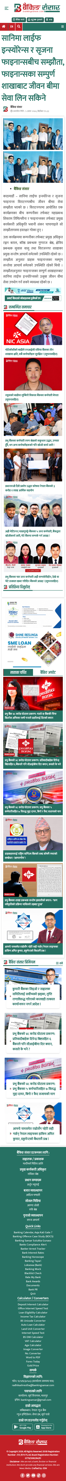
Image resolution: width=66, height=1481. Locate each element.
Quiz (33, 1293)
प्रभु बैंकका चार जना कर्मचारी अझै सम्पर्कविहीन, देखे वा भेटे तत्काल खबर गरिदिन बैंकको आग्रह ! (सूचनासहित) (32, 579)
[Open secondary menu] (6, 8)
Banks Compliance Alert (33, 1244)
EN (11, 26)
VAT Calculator (33, 1341)
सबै (61, 963)
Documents (33, 1285)
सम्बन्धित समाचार (20, 307)
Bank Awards (33, 1281)
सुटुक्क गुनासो (36, 19)
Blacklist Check (33, 1273)
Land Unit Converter (33, 1329)
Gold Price (33, 1365)
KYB (50, 19)
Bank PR (33, 1289)
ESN (45, 1468)
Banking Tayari (33, 1261)
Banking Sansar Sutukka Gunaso (33, 1240)
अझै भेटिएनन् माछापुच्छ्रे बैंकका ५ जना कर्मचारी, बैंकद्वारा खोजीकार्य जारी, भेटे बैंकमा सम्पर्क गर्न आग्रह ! (32, 533)
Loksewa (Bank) (33, 1265)
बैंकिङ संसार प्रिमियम (22, 962)
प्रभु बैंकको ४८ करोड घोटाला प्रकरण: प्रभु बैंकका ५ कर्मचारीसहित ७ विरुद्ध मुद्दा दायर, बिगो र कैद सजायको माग (33, 809)
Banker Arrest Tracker (33, 1249)
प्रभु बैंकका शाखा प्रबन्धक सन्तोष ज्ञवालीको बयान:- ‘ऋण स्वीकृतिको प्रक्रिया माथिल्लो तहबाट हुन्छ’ (31, 902)
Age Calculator (33, 1345)
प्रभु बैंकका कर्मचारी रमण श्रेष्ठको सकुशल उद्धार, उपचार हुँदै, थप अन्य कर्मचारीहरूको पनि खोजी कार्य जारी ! (32, 443)
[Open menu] (62, 26)
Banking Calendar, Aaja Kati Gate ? (33, 1232)
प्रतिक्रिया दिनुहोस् (19, 587)
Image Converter (33, 1349)
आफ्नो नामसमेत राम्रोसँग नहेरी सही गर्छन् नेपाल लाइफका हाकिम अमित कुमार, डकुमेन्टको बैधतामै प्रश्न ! (31, 949)
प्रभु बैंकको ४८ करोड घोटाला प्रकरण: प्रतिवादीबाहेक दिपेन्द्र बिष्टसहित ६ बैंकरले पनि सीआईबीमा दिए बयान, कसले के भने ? (33, 764)
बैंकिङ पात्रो (20, 19)
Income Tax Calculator (33, 1316)
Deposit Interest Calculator (33, 1304)
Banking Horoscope (33, 1257)
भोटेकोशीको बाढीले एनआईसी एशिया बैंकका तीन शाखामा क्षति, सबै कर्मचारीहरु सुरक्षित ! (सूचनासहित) (31, 352)
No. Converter (33, 1353)
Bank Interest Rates (33, 1253)
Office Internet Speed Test (33, 1308)
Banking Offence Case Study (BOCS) (33, 1236)
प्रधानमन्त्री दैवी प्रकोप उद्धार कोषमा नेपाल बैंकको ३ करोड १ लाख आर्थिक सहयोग (30, 488)
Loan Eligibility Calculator (33, 1312)
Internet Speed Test (33, 1333)
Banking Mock (33, 1269)
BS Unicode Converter (33, 1321)
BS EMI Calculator (33, 1337)
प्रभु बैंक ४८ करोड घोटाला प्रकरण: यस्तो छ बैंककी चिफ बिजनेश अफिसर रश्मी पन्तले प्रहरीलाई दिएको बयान (30, 716)
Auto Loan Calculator (33, 1325)
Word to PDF (33, 1357)
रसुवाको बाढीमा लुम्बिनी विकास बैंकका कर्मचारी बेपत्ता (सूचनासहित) (31, 397)
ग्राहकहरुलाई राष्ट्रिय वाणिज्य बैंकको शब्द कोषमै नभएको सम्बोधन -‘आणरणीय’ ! (31, 856)
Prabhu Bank (9, 708)
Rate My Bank (33, 1277)
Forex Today (33, 1361)
